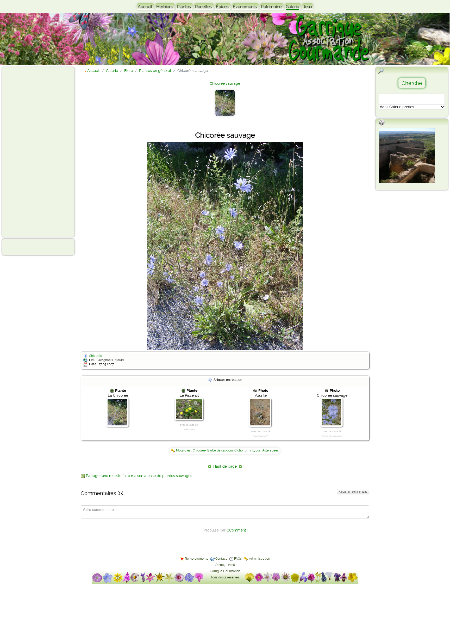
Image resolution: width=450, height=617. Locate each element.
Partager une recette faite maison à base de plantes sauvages (139, 476)
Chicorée (95, 356)
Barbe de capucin (220, 450)
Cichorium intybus (247, 450)
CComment (236, 530)
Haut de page (225, 466)
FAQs (238, 558)
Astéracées (270, 450)
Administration (259, 558)
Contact (221, 558)
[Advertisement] (25, 152)
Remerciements (196, 558)
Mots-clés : (184, 450)
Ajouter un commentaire (353, 491)
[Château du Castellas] (407, 155)
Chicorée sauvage (225, 83)
